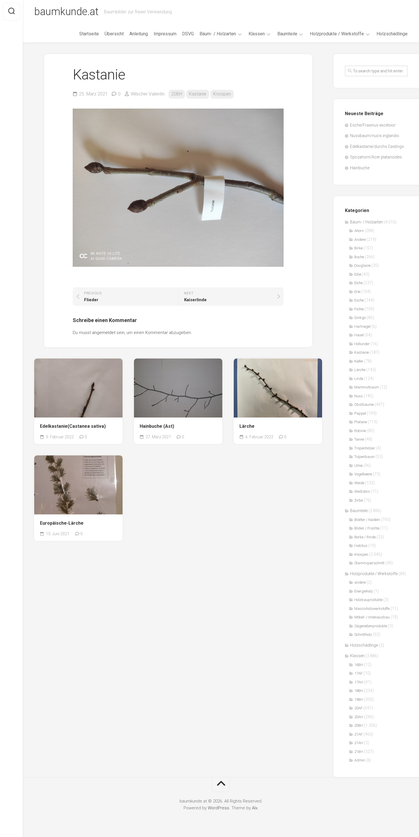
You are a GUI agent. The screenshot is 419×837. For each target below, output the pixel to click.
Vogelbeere (363, 474)
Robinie (360, 431)
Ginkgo (360, 317)
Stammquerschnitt (369, 563)
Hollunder (362, 344)
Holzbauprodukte (368, 600)
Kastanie (197, 94)
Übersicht (114, 33)
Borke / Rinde (365, 537)
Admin (359, 760)
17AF (358, 673)
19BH (358, 699)
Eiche (358, 283)
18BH (358, 691)
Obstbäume (364, 404)
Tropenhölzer (364, 448)
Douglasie (362, 265)
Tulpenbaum (364, 457)
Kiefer (358, 361)
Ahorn (359, 231)
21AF (358, 734)
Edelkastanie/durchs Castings (377, 146)
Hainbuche (359, 168)
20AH (358, 717)
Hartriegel (362, 326)
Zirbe (358, 500)
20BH (176, 94)
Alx (254, 807)
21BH (358, 752)
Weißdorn (362, 491)
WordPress (218, 807)
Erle (357, 292)
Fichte (359, 309)
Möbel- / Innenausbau (372, 617)
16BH (358, 665)
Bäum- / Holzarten (218, 33)
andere (360, 582)
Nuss (358, 396)
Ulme (358, 465)
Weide (359, 483)
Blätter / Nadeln (367, 520)
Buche (359, 257)
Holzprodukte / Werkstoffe (337, 33)
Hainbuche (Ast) (157, 426)
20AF (358, 708)
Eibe (357, 274)
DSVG (188, 33)
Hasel (359, 335)
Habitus (360, 545)
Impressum (165, 33)
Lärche (247, 426)
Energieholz (363, 591)
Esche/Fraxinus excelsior (373, 125)
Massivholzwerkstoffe (372, 608)
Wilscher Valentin (147, 94)
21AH (358, 743)
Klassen (257, 33)
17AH (358, 682)
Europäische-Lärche (62, 523)
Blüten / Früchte (366, 528)
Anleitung (138, 33)
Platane (360, 422)
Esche (359, 300)
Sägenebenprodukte (370, 626)
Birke (358, 248)
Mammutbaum (366, 387)
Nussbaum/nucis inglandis (374, 135)
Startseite (89, 33)
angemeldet (103, 332)
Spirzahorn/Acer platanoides (376, 157)
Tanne (359, 439)
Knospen (222, 94)
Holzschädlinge (392, 33)
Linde (358, 378)
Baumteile (287, 33)
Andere (360, 239)
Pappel (360, 413)
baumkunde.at (66, 12)
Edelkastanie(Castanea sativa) (73, 426)
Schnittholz (363, 634)
